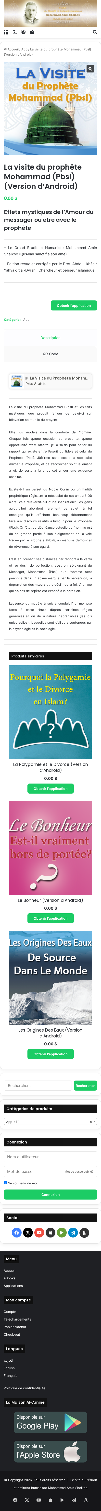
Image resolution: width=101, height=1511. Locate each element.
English (9, 1368)
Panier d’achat (15, 1327)
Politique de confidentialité (24, 1388)
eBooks (9, 1278)
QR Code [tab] (50, 354)
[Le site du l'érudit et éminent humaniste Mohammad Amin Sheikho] (50, 13)
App (24, 49)
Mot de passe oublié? (78, 1171)
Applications (13, 1286)
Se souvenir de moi (22, 1183)
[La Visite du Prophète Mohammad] (17, 385)
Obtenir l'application (74, 305)
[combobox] (50, 1121)
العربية (8, 1360)
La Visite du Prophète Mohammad (62, 378)
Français (10, 1376)
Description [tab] (50, 337)
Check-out (12, 1334)
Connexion (50, 1194)
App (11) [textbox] (49, 1122)
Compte (10, 1312)
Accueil (13, 49)
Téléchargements (17, 1319)
